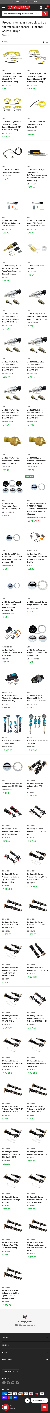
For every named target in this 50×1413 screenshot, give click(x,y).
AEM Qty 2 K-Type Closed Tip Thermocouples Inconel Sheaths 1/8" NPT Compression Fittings (36, 78)
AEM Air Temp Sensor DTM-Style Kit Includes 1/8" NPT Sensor (11, 223)
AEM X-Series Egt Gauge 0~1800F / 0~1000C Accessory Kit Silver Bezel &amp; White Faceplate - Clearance (37, 508)
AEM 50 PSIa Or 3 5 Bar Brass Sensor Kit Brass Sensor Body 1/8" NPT (11, 460)
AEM (3, 70)
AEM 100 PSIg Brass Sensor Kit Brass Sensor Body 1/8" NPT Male (36, 460)
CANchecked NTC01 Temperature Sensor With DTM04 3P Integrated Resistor (37, 558)
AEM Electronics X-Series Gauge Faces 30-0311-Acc (37, 603)
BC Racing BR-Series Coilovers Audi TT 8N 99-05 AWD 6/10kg (11, 1018)
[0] (45, 7)
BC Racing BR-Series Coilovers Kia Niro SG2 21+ (37, 1152)
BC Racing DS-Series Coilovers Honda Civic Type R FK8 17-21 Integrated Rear (10, 1294)
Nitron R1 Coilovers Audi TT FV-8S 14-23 (11, 742)
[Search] (45, 13)
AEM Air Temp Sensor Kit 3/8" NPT (36, 267)
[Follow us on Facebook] (4, 1382)
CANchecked (32, 551)
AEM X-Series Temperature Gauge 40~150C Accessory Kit (11, 506)
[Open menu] (3, 7)
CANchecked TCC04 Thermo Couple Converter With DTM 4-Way (12, 698)
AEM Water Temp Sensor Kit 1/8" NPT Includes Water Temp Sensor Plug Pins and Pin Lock (11, 270)
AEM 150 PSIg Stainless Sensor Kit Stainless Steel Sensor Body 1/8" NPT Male (37, 316)
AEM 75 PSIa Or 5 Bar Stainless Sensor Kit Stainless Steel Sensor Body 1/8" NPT (36, 414)
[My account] (41, 7)
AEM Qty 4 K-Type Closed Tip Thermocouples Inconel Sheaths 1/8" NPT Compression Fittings (11, 126)
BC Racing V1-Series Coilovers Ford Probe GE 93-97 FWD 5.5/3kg (11, 831)
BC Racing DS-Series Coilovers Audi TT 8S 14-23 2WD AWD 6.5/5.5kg (12, 1109)
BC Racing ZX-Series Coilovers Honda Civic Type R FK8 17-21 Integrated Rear (10, 878)
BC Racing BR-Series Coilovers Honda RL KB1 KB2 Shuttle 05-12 (11, 1154)
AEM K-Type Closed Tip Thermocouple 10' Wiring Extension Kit (36, 124)
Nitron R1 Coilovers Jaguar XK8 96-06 (37, 742)
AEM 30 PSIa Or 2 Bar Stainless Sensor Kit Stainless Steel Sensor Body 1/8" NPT (11, 366)
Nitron (4, 737)
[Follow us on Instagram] (8, 1382)
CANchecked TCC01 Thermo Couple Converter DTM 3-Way (12, 652)
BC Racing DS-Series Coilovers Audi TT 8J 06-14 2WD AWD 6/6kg (11, 1245)
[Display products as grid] (43, 42)
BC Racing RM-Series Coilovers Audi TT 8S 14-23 (37, 968)
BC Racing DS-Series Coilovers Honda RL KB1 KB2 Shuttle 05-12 (36, 1109)
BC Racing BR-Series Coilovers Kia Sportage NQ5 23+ (11, 1199)
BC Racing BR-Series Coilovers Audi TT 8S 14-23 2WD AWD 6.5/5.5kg (12, 1063)
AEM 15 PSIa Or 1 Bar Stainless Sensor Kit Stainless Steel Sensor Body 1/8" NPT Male (11, 318)
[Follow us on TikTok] (17, 1382)
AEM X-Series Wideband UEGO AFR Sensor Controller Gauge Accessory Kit (11, 606)
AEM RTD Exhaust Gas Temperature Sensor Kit (11, 171)
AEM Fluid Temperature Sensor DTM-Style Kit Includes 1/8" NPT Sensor (36, 223)
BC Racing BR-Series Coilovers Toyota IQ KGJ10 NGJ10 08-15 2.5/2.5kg (37, 876)
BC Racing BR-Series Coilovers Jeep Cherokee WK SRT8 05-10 (36, 1063)
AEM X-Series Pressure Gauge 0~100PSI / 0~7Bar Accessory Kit (37, 652)
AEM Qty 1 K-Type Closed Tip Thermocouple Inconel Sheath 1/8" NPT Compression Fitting (12, 78)
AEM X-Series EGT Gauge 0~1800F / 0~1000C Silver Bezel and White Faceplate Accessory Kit (12, 558)
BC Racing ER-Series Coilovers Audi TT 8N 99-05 (36, 786)
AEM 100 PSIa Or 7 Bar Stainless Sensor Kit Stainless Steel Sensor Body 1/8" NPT (36, 366)
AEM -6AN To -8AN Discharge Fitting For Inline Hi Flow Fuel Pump (36, 698)
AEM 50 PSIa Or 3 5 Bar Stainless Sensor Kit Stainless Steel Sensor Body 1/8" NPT (11, 414)
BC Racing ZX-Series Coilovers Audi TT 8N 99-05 (36, 831)
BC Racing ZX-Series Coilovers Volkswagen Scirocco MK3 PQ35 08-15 (37, 1018)
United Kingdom (9, 1371)
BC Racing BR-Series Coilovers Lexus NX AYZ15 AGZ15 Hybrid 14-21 (37, 1199)
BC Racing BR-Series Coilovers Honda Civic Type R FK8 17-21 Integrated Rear (10, 971)
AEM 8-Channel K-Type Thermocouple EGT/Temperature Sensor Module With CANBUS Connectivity (37, 175)
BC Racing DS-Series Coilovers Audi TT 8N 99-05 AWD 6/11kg (11, 925)
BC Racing (31, 780)
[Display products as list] (47, 42)
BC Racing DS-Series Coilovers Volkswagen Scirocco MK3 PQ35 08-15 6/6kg (37, 1246)
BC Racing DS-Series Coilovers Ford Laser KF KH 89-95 (36, 925)
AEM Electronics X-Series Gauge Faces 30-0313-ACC (12, 784)
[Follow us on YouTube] (12, 1382)
